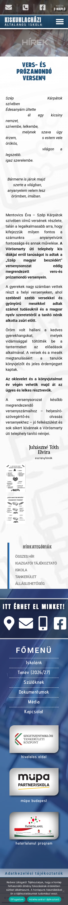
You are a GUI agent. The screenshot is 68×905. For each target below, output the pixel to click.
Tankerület (25, 577)
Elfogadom (17, 899)
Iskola (21, 570)
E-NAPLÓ (59, 9)
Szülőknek (34, 682)
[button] (59, 21)
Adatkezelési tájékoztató (44, 899)
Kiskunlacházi (23, 20)
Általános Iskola (24, 24)
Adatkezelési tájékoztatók (34, 873)
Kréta (59, 6)
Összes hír (24, 556)
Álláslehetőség (30, 583)
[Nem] (63, 891)
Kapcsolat (34, 711)
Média (34, 702)
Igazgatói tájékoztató (36, 563)
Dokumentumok (34, 692)
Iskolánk (34, 662)
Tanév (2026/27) (34, 672)
